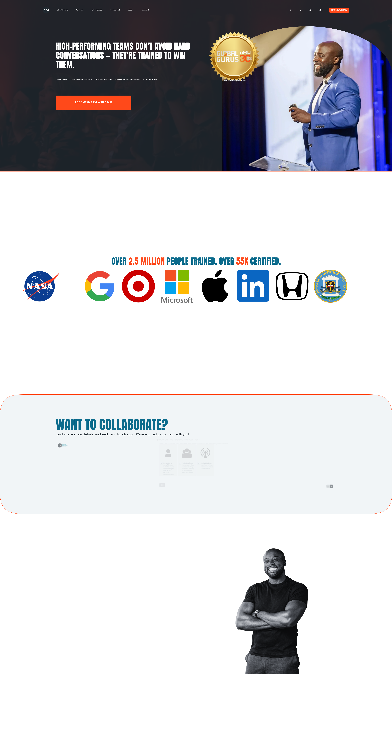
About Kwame (62, 10)
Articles (131, 10)
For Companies (96, 10)
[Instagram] (291, 10)
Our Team (79, 10)
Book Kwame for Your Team (93, 102)
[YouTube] (310, 10)
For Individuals (115, 10)
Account (145, 10)
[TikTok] (320, 10)
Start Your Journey (339, 10)
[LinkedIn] (300, 10)
